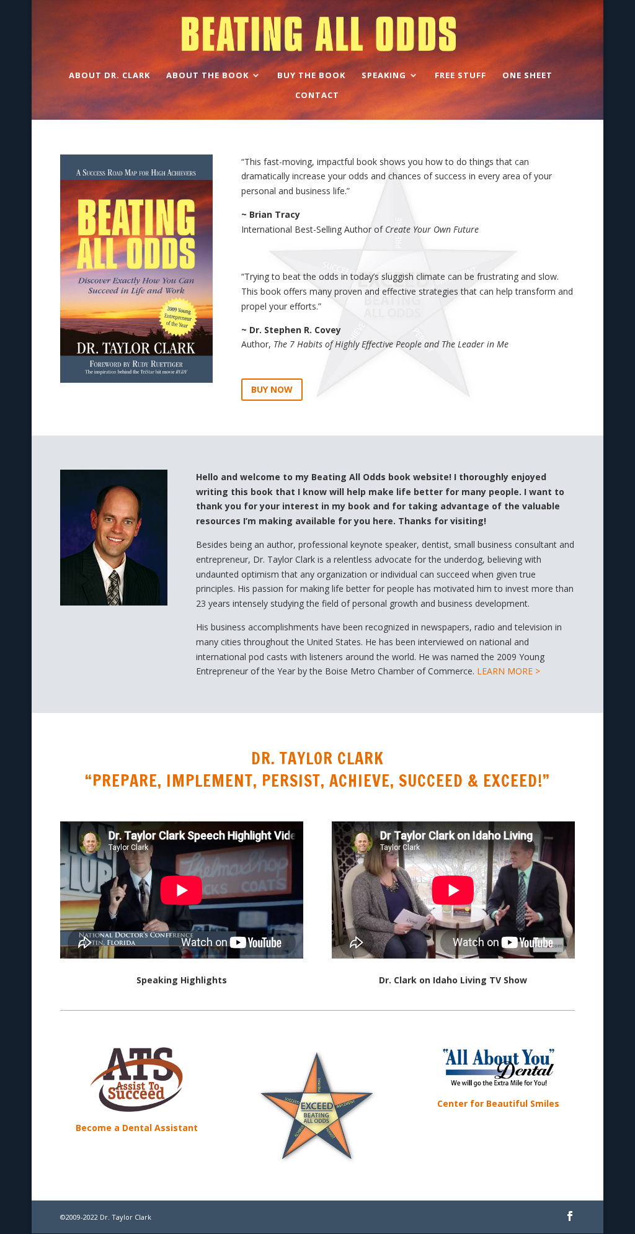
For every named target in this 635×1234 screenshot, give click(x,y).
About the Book (207, 76)
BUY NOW (272, 389)
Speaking (384, 76)
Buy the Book (311, 76)
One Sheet (527, 76)
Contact (317, 96)
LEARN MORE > (508, 671)
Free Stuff (460, 76)
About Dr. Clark (109, 76)
